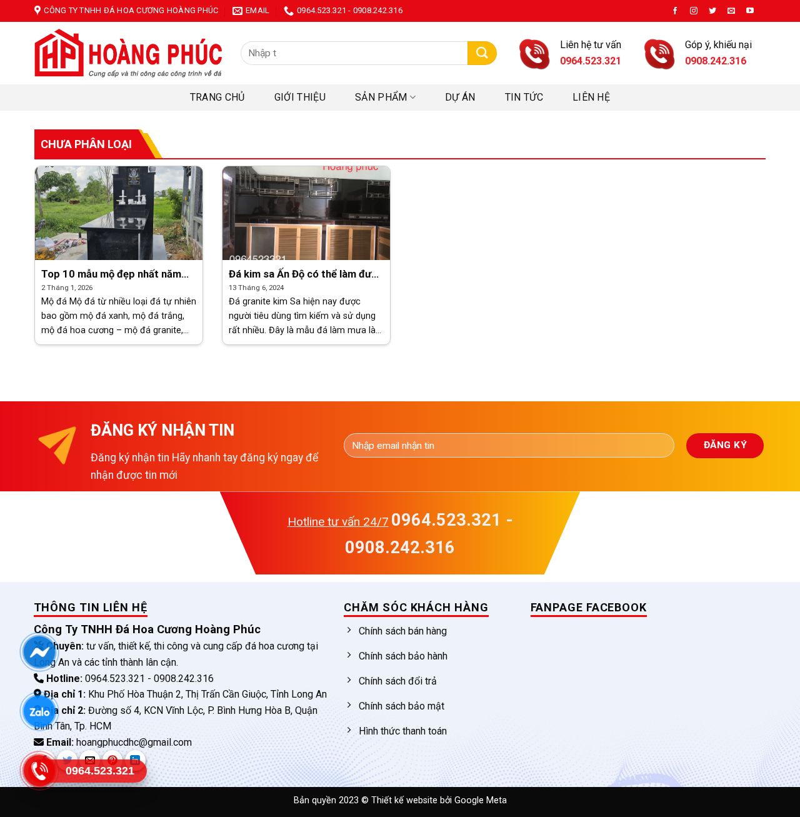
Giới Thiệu (300, 97)
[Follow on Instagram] (693, 11)
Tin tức (524, 97)
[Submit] (482, 53)
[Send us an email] (731, 11)
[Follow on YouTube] (750, 11)
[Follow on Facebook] (675, 11)
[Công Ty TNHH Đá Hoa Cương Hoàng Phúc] (128, 53)
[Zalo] (38, 711)
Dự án (460, 97)
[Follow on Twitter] (712, 11)
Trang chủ (217, 97)
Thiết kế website (405, 800)
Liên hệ (591, 97)
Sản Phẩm (381, 97)
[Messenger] (38, 652)
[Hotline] (38, 771)
